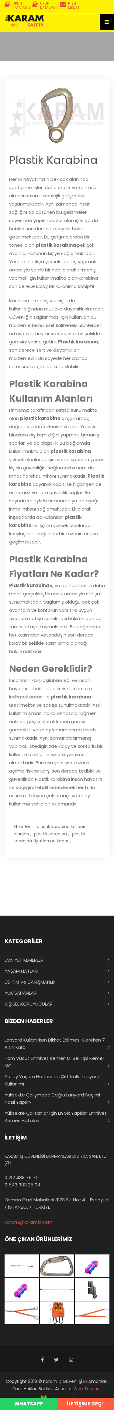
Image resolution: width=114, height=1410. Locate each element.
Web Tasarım (87, 1389)
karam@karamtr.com (29, 1222)
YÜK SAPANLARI (21, 993)
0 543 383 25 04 (22, 1185)
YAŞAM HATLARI (21, 971)
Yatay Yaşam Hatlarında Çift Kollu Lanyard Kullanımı (52, 1080)
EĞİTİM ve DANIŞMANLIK (30, 982)
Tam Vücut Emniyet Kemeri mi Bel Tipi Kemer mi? (54, 1062)
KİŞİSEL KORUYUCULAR (29, 1004)
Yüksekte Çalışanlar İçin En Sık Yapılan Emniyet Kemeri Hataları (56, 1117)
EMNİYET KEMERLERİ (25, 960)
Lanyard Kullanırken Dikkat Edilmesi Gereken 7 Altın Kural (55, 1043)
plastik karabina (50, 834)
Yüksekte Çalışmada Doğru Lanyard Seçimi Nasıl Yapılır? (52, 1098)
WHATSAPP (28, 1403)
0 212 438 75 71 (21, 1177)
